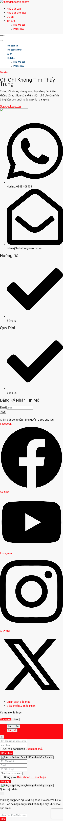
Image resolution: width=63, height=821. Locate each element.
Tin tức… (11, 20)
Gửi (3, 411)
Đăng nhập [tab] (13, 726)
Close (15, 719)
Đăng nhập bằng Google (40, 757)
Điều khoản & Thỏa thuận (31, 777)
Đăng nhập (6, 753)
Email (3, 407)
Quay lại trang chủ (10, 106)
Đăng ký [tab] (12, 730)
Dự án (10, 16)
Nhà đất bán (14, 8)
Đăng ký (5, 781)
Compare (5, 719)
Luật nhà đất (19, 25)
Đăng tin (4, 72)
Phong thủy (18, 29)
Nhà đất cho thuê (17, 12)
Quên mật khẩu (34, 748)
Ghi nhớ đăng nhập (14, 748)
